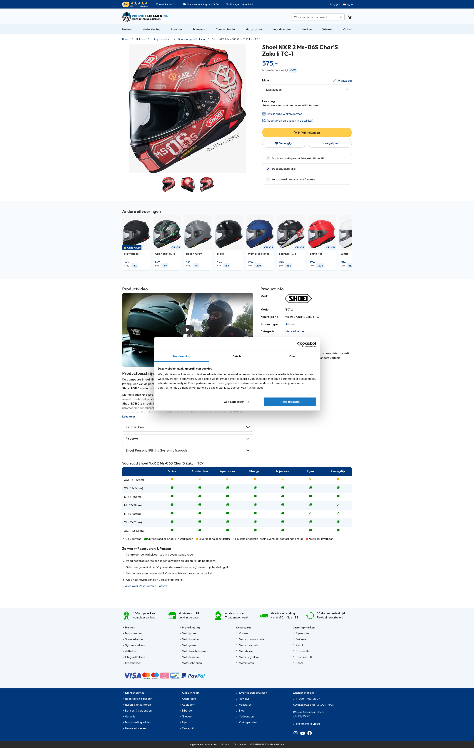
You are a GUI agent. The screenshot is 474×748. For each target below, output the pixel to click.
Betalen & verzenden (138, 710)
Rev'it (299, 645)
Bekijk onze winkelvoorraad (284, 114)
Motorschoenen (192, 663)
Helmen (140, 39)
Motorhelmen (133, 633)
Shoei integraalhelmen (191, 39)
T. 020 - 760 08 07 (308, 698)
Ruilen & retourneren (138, 704)
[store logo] (145, 17)
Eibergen (187, 710)
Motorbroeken (191, 639)
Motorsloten (246, 663)
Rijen (185, 722)
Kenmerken (135, 427)
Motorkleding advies (138, 722)
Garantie (130, 716)
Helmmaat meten (135, 728)
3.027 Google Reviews (139, 6)
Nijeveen (187, 716)
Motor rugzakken (249, 657)
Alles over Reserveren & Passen (146, 586)
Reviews (132, 439)
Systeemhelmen (135, 645)
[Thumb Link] (168, 184)
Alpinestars (303, 633)
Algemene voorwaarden (203, 744)
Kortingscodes (248, 722)
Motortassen (246, 651)
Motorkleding (191, 627)
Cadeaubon (246, 716)
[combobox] (318, 17)
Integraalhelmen (161, 39)
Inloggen (335, 4)
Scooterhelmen (134, 639)
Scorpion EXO (304, 657)
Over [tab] (292, 356)
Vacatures (245, 704)
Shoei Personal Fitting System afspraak (156, 450)
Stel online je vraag (308, 723)
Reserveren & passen (138, 698)
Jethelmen (131, 651)
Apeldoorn (188, 704)
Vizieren (244, 633)
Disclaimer (240, 744)
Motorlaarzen (190, 657)
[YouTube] (302, 734)
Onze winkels (190, 693)
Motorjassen (189, 633)
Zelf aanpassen (234, 401)
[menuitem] (127, 29)
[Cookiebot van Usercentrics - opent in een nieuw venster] (300, 344)
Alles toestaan (290, 401)
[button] (348, 5)
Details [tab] (237, 356)
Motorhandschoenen (195, 651)
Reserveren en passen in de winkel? (290, 120)
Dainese (301, 639)
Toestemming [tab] (181, 356)
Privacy (225, 744)
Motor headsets (248, 645)
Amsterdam (189, 698)
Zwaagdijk (188, 728)
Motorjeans (189, 645)
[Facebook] (309, 734)
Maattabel (345, 80)
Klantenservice (135, 693)
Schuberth (302, 651)
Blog (242, 710)
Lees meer (128, 416)
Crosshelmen (133, 663)
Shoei (299, 663)
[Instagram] (295, 734)
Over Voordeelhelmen (253, 693)
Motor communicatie (251, 639)
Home (125, 39)
